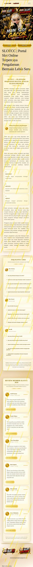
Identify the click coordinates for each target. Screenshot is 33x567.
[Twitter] (16, 562)
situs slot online (24, 208)
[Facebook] (19, 562)
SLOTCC (13, 94)
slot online (12, 107)
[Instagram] (13, 562)
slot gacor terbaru (9, 224)
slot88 (27, 155)
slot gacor (11, 136)
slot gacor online (12, 153)
